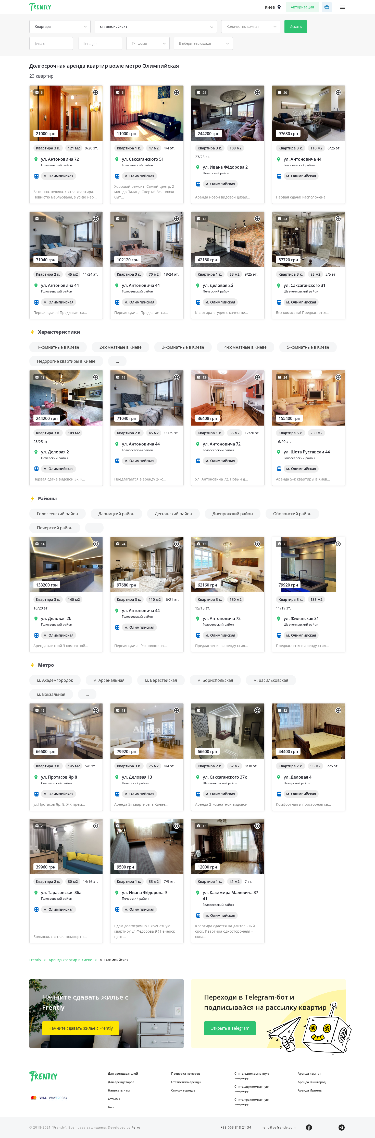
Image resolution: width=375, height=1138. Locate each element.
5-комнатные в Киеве (308, 347)
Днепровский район (232, 514)
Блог (111, 1107)
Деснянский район (173, 514)
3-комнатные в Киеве (183, 347)
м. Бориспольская (215, 680)
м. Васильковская (271, 680)
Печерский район (54, 528)
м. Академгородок (55, 680)
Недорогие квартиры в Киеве (66, 361)
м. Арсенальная (108, 680)
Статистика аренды (186, 1082)
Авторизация (302, 7)
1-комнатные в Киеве (58, 347)
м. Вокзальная (51, 694)
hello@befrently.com (278, 1127)
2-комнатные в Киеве (120, 347)
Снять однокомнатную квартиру (251, 1075)
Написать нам (119, 1090)
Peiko (135, 1127)
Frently (40, 8)
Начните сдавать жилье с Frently (80, 1028)
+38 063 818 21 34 (236, 1127)
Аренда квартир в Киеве (70, 959)
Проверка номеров (185, 1073)
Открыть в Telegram (229, 1028)
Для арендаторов (121, 1082)
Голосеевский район (57, 514)
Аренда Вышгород (312, 1082)
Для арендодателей (123, 1073)
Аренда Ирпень (310, 1090)
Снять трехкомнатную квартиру (251, 1101)
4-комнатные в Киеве (245, 347)
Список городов (183, 1090)
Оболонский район (292, 514)
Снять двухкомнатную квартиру (251, 1088)
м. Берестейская (161, 680)
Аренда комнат (309, 1073)
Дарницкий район (116, 514)
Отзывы (114, 1099)
